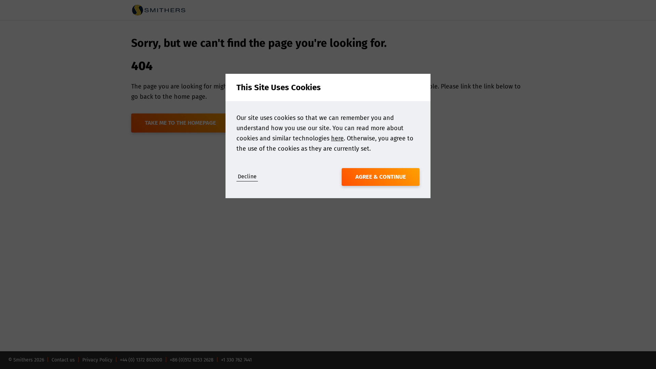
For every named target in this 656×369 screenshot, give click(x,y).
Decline (247, 176)
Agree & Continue (380, 176)
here (337, 138)
